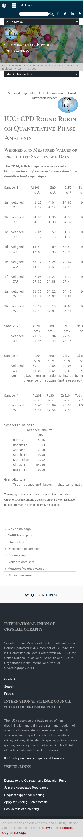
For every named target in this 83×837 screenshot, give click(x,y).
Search (9, 686)
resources (18, 65)
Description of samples (23, 548)
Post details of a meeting (21, 809)
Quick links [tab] (45, 595)
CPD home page (19, 529)
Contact (9, 679)
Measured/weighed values (26, 568)
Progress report (18, 555)
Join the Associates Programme (26, 787)
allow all (48, 827)
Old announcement (21, 575)
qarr (20, 68)
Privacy (9, 693)
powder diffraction (63, 65)
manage (20, 833)
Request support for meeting (24, 795)
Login (28, 5)
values (32, 68)
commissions (38, 65)
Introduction (16, 542)
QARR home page (20, 535)
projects (7, 68)
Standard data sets (21, 562)
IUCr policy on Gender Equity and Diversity (34, 758)
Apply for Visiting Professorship (26, 802)
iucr (4, 65)
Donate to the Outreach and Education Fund (35, 780)
